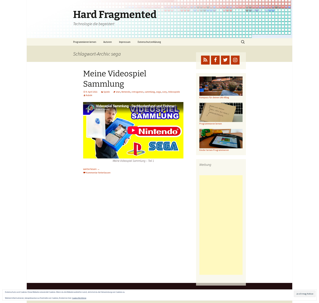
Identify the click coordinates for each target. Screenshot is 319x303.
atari (118, 91)
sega (158, 91)
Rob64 (89, 95)
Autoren (107, 41)
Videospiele (174, 91)
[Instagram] (235, 60)
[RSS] (205, 60)
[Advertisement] (221, 225)
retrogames (138, 91)
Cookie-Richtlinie (79, 298)
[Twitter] (225, 60)
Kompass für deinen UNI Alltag (214, 97)
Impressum (124, 41)
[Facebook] (215, 60)
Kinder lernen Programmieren (214, 150)
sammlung (150, 91)
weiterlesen (91, 169)
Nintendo (125, 91)
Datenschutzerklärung (149, 41)
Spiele (107, 91)
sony (164, 91)
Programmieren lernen (84, 41)
